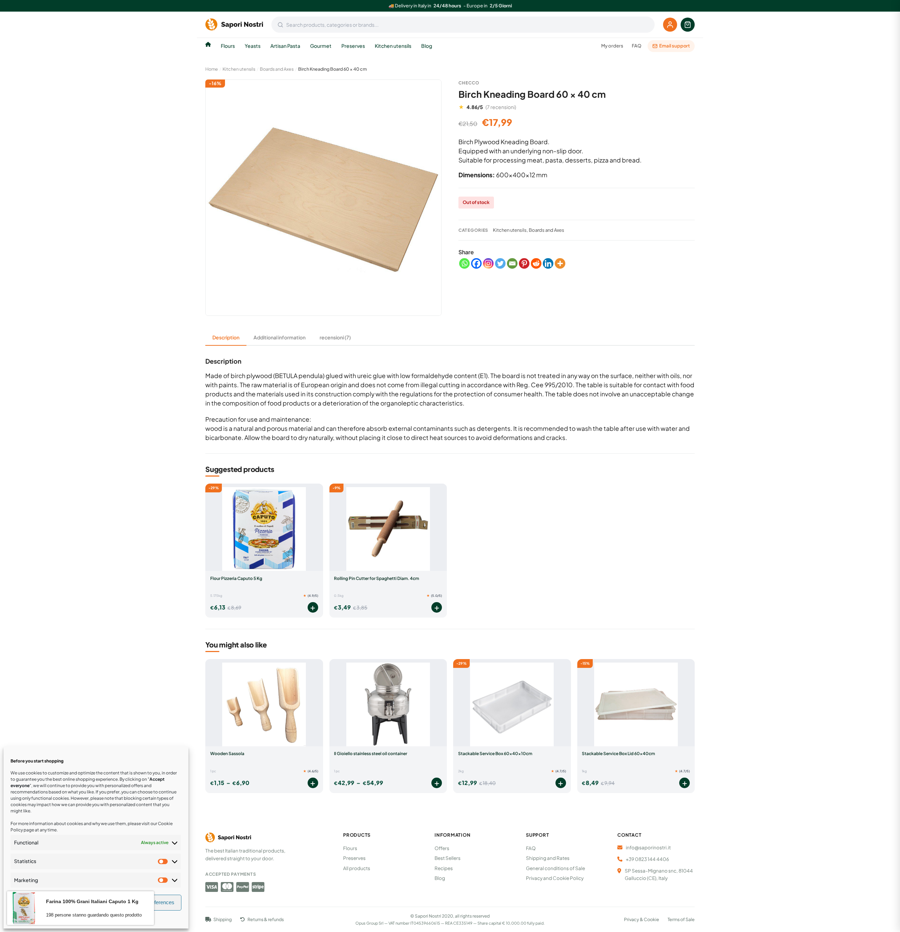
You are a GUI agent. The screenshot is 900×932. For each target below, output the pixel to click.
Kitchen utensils (393, 46)
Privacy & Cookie (641, 919)
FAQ (636, 46)
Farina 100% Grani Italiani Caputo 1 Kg (92, 901)
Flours (228, 46)
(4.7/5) (558, 771)
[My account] (670, 25)
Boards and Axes (277, 69)
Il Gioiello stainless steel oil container (370, 753)
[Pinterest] (524, 263)
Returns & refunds (265, 919)
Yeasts (253, 46)
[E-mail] (512, 263)
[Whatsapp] (464, 263)
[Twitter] (500, 263)
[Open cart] (688, 25)
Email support (674, 46)
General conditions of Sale (555, 868)
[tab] (225, 337)
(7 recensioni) (501, 106)
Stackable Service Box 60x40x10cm (495, 753)
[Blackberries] (560, 263)
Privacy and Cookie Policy (555, 878)
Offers (442, 848)
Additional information (279, 337)
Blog (426, 46)
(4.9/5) (310, 596)
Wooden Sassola (227, 753)
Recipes (444, 868)
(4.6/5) (310, 771)
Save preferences (154, 902)
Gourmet (321, 46)
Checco (469, 82)
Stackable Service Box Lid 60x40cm (618, 753)
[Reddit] (536, 263)
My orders (612, 46)
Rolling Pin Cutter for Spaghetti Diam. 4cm (376, 578)
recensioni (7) (335, 337)
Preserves (353, 46)
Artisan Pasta (285, 46)
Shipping (222, 919)
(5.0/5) (434, 596)
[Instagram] (488, 263)
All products (356, 868)
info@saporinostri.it (648, 847)
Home (211, 69)
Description (225, 337)
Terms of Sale (681, 919)
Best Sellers (448, 858)
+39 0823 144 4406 (647, 859)
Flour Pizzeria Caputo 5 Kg (236, 578)
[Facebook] (476, 263)
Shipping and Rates (548, 858)
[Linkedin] (548, 263)
